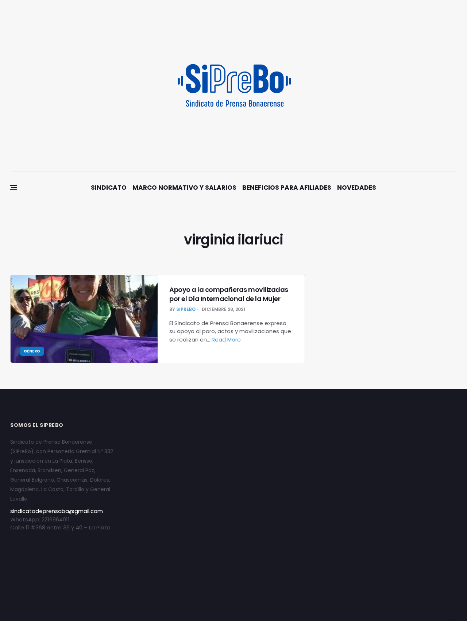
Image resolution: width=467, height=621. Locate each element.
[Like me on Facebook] (434, 85)
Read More (227, 339)
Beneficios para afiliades (286, 187)
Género (32, 351)
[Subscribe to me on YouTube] (454, 85)
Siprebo (186, 309)
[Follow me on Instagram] (423, 85)
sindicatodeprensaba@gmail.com (56, 511)
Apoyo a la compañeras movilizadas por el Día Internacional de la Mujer (228, 294)
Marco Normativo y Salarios (184, 187)
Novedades (356, 187)
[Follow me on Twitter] (444, 85)
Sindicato (109, 187)
